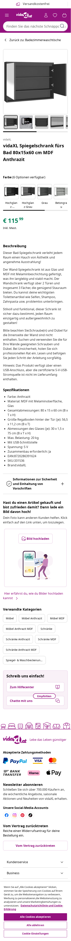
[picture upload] (35, 565)
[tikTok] (30, 815)
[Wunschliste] (55, 15)
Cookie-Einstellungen (35, 933)
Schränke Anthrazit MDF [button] (21, 650)
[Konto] (46, 15)
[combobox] (35, 26)
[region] (35, 909)
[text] (13, 221)
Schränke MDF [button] (47, 639)
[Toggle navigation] (6, 15)
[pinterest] (22, 815)
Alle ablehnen (35, 925)
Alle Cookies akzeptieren (35, 917)
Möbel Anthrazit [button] (32, 618)
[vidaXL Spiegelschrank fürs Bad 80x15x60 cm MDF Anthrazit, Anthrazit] (35, 81)
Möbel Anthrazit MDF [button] (19, 629)
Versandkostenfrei (35, 4)
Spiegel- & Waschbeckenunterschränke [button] (26, 660)
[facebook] (6, 815)
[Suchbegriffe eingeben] (62, 26)
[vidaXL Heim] (24, 15)
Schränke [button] (46, 629)
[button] (11, 196)
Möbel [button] (10, 618)
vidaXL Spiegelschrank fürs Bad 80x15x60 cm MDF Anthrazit (33, 152)
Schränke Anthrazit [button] (18, 639)
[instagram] (14, 815)
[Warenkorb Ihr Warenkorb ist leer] (64, 15)
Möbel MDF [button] (57, 618)
